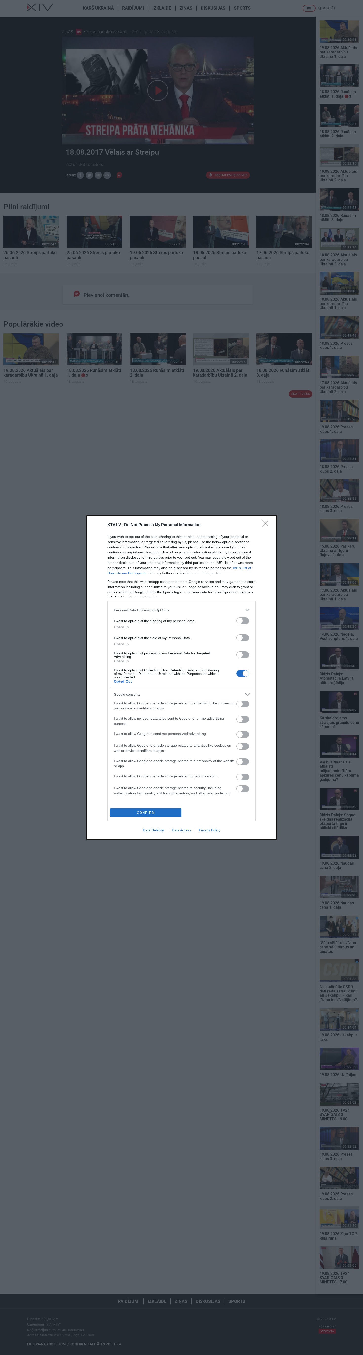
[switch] (242, 620)
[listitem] (181, 609)
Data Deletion (153, 830)
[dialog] (181, 677)
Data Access (181, 830)
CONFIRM (146, 813)
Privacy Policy (209, 830)
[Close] (267, 525)
